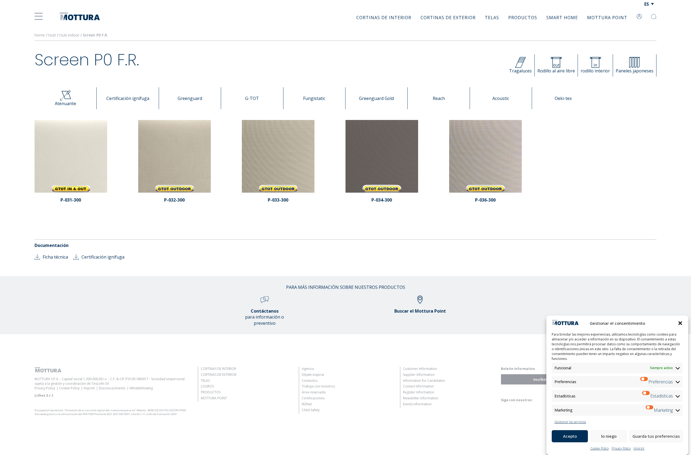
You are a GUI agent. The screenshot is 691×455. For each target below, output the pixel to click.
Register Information (418, 392)
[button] (680, 323)
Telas (492, 18)
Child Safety (311, 410)
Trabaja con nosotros (318, 386)
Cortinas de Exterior (448, 18)
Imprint (639, 448)
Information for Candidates (424, 380)
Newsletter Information (420, 398)
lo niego (609, 436)
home (40, 35)
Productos (522, 18)
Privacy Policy (621, 448)
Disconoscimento (112, 388)
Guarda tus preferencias (656, 436)
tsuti (52, 35)
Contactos (309, 380)
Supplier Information (419, 374)
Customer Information (420, 368)
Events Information (417, 404)
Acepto (570, 436)
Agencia (308, 368)
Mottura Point (607, 18)
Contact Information (418, 386)
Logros (207, 386)
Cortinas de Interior (383, 18)
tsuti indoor (69, 35)
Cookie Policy (599, 448)
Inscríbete (540, 379)
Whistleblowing (141, 388)
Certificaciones (313, 398)
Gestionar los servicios (570, 422)
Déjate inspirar (313, 374)
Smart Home (562, 18)
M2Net (307, 404)
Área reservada (314, 392)
